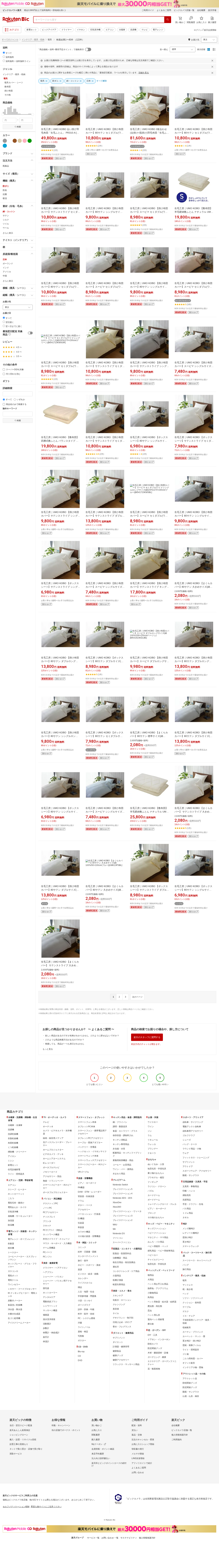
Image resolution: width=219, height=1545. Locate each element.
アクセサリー (84, 1209)
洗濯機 (133, 29)
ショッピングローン (19, 1435)
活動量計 (47, 1324)
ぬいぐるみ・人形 (156, 1164)
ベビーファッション (157, 1233)
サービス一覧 (93, 1538)
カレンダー (83, 1278)
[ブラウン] (15, 141)
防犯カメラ (153, 1344)
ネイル (116, 1313)
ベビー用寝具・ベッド (158, 1246)
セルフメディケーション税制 (16, 1506)
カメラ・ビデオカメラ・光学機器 (57, 1132)
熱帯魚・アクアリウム (158, 1288)
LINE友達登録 (138, 1458)
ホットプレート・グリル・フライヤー (22, 1265)
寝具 (185, 1280)
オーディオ (48, 1126)
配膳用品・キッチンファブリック (127, 1154)
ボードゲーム (154, 1200)
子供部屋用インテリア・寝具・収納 (197, 1321)
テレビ (144, 29)
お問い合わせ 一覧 (109, 1538)
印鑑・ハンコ (189, 1191)
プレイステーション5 (122, 1189)
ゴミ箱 (186, 1354)
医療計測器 (118, 1280)
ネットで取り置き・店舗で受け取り (26, 1449)
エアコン (110, 29)
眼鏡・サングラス (191, 1175)
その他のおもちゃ (156, 1217)
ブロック (152, 1213)
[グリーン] (30, 141)
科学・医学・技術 (86, 1314)
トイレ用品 (188, 1213)
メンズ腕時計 (189, 1228)
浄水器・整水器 (15, 1309)
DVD (80, 1360)
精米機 (11, 1248)
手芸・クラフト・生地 (193, 1204)
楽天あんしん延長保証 (20, 1430)
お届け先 (7, 302)
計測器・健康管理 (121, 1346)
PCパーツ (47, 1252)
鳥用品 (151, 1297)
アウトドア (188, 1166)
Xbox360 (117, 1207)
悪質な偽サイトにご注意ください (46, 1506)
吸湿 (5, 198)
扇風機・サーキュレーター (20, 1216)
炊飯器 (11, 1243)
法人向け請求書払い (101, 1458)
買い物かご (97, 1425)
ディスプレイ (49, 1217)
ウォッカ (152, 1144)
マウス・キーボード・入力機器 (57, 1243)
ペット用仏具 (154, 1315)
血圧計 (46, 1337)
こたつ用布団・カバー (193, 1358)
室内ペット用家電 (156, 1319)
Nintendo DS (119, 1233)
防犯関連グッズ (190, 1383)
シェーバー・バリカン (53, 1276)
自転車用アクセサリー (193, 1131)
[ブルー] (5, 146)
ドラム (81, 1201)
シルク (6, 220)
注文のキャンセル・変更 (143, 1439)
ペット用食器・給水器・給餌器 (162, 1302)
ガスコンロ (13, 1271)
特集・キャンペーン (61, 1425)
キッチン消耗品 (120, 1140)
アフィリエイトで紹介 (142, 1463)
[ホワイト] (10, 141)
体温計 (46, 1341)
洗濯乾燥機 (13, 1134)
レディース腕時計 (191, 1233)
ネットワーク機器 (51, 1234)
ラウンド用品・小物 (192, 1149)
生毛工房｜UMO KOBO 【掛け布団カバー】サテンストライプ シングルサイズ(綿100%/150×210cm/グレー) (149, 366)
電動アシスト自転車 (192, 1126)
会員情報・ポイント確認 (103, 1449)
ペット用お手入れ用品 (158, 1284)
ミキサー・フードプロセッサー (22, 1289)
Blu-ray (81, 1351)
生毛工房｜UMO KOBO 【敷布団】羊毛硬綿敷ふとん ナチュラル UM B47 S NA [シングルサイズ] (193, 212)
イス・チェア (189, 1316)
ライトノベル (84, 1327)
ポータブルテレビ (51, 1167)
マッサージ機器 (50, 1310)
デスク (186, 1311)
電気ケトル (13, 1280)
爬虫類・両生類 (155, 1306)
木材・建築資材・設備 (158, 1353)
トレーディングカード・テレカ (162, 1204)
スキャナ (47, 1225)
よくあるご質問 (164, 10)
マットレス (188, 1285)
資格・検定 (83, 1331)
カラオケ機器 (84, 1232)
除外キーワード (10, 409)
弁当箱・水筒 (119, 1149)
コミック (82, 1247)
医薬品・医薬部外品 (122, 1253)
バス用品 (187, 1208)
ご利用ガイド (148, 10)
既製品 (6, 166)
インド (6, 267)
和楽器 (81, 1227)
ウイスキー (153, 1122)
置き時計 (187, 1242)
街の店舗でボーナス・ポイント (66, 1430)
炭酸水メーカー (15, 1300)
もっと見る (48, 1049)
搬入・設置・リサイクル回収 (23, 1439)
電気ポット (13, 1275)
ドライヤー (66, 29)
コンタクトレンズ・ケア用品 (126, 1271)
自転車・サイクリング (193, 1122)
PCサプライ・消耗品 (52, 1230)
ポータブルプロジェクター (55, 1192)
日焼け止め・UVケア (122, 1322)
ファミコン (118, 1238)
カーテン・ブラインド (193, 1332)
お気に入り (97, 1430)
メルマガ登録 (138, 1454)
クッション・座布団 (192, 1302)
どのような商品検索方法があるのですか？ (64, 1040)
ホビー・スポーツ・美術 (89, 1265)
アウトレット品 (190, 1378)
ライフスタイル (85, 1283)
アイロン (12, 1156)
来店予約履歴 (98, 1454)
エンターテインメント (88, 1256)
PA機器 (81, 1187)
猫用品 (151, 1275)
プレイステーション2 (122, 1220)
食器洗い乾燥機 (15, 1305)
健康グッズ (118, 1355)
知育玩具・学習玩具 (157, 1168)
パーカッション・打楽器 (89, 1214)
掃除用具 (187, 1195)
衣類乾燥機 (13, 1138)
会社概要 (201, 10)
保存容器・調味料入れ (123, 1135)
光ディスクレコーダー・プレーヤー (57, 1144)
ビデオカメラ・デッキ (53, 1154)
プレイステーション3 (122, 1216)
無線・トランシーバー (53, 1181)
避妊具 (116, 1267)
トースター (13, 1252)
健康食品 (117, 1351)
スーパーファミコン (122, 1242)
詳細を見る (144, 72)
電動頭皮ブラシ (50, 1301)
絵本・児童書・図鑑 (87, 1252)
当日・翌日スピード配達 (21, 1425)
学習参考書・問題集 (87, 1296)
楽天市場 (212, 10)
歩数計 (46, 1328)
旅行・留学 (83, 1260)
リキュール (153, 1140)
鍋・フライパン (120, 1122)
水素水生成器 (14, 1314)
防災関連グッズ (155, 1348)
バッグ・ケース (190, 1144)
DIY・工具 (152, 1335)
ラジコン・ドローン (157, 1186)
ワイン (151, 1126)
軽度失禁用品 (119, 1284)
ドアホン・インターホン (159, 1339)
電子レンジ (158, 29)
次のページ (137, 997)
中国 (5, 276)
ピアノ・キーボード (87, 1183)
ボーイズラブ (84, 1305)
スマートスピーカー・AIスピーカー (57, 1186)
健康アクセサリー (121, 1360)
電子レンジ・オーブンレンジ (21, 1239)
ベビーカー (153, 1255)
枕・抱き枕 (188, 1289)
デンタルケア (49, 1297)
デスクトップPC (50, 1203)
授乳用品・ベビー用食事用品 (161, 1251)
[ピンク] (25, 141)
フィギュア (153, 1182)
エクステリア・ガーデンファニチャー (162, 1363)
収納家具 (187, 1327)
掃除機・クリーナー (17, 1152)
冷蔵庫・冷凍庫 (15, 1125)
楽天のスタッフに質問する (147, 1037)
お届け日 (7, 313)
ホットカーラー (50, 1293)
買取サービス (16, 1454)
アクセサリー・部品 (52, 1176)
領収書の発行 (138, 1449)
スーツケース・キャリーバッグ (197, 1260)
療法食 (151, 1324)
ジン (150, 1131)
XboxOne (117, 1202)
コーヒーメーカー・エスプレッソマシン (22, 1258)
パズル (151, 1191)
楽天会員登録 (210, 30)
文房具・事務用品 (191, 1186)
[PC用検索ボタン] (167, 19)
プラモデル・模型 (156, 1177)
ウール (6, 228)
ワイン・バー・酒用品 (123, 1169)
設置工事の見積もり (19, 1444)
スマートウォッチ (191, 1246)
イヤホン (81, 29)
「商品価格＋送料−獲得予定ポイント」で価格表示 (60, 49)
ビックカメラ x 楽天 (12, 10)
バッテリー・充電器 (87, 1147)
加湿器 (11, 1220)
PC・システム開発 (86, 1318)
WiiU (115, 1224)
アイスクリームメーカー (19, 1323)
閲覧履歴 (96, 1435)
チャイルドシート (156, 1259)
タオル (186, 1217)
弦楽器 (81, 1223)
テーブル (187, 1307)
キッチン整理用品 (121, 1144)
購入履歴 (96, 1439)
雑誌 (80, 1287)
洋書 (80, 1323)
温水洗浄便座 (49, 1319)
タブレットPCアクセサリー (90, 1138)
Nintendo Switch (120, 1185)
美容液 (116, 1309)
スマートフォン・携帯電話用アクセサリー (92, 1132)
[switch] (30, 333)
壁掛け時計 (188, 1237)
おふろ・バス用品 (156, 1242)
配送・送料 (137, 1425)
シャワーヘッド (50, 1306)
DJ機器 (81, 1218)
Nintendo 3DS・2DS (122, 1198)
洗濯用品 (187, 1200)
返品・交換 (137, 1435)
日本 (5, 259)
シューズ (187, 1140)
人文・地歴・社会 (86, 1291)
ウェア (186, 1153)
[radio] (4, 53)
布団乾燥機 (13, 1143)
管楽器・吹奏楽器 (86, 1196)
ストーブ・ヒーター (17, 1189)
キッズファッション (157, 1228)
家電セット (32, 29)
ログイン (198, 30)
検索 (19, 127)
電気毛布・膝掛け (16, 1203)
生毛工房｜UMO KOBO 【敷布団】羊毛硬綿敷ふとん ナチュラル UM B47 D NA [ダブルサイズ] (149, 812)
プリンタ (47, 1221)
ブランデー (153, 1149)
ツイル (6, 224)
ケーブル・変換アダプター (90, 1142)
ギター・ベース (85, 1205)
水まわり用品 (119, 1173)
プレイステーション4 (122, 1193)
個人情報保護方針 (179, 1435)
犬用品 (151, 1279)
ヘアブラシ (48, 1272)
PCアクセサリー (50, 1212)
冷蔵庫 (122, 29)
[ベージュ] (20, 141)
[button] (3, 110)
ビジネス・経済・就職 (88, 1274)
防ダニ (6, 186)
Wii (114, 1229)
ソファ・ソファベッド (193, 1298)
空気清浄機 (95, 29)
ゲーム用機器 (49, 1248)
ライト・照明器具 (16, 1174)
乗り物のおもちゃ (156, 1173)
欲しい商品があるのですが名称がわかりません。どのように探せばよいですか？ (82, 1035)
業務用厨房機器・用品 (123, 1160)
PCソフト (47, 1257)
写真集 (81, 1336)
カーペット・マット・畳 (194, 1336)
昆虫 (150, 1310)
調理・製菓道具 (120, 1126)
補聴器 (46, 1315)
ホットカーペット (16, 1194)
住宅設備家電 (14, 1169)
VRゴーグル (83, 1172)
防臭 (5, 190)
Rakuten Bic (16, 19)
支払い (135, 1430)
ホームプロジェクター (53, 1150)
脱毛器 (46, 1288)
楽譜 (80, 1269)
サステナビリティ (128, 1538)
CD (79, 1356)
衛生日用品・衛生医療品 (124, 1262)
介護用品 (117, 1275)
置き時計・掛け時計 (192, 1341)
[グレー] (5, 141)
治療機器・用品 (120, 1258)
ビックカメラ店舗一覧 (184, 10)
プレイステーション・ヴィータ (127, 1211)
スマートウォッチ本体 (88, 1156)
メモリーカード (50, 1172)
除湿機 (11, 1225)
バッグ (186, 1265)
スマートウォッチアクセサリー (92, 1160)
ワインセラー (14, 1284)
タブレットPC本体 (86, 1126)
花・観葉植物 (154, 1369)
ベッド (186, 1294)
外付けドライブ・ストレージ (56, 1239)
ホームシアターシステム (54, 1158)
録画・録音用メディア (53, 1138)
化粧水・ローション (122, 1300)
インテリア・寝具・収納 (33, 39)
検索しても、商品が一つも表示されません (64, 1044)
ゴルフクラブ (189, 1135)
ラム (150, 1135)
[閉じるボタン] (212, 60)
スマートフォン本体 (87, 1122)
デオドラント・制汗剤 (123, 1318)
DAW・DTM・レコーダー (89, 1192)
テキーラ (152, 1153)
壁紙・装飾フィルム (192, 1345)
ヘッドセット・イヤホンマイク (92, 1151)
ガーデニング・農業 (157, 1357)
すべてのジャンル (10, 39)
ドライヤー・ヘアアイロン (55, 1268)
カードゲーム (154, 1195)
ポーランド (8, 263)
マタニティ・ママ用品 (158, 1237)
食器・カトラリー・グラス (125, 1131)
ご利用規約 (176, 1439)
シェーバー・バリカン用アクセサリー (57, 1282)
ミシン (11, 1160)
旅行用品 (187, 1269)
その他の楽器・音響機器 (89, 1236)
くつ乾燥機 (13, 1147)
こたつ (11, 1198)
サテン (6, 215)
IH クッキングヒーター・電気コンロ (22, 1294)
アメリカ (7, 272)
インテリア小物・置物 (193, 1367)
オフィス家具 (189, 1363)
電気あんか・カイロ (17, 1207)
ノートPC (47, 1208)
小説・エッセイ (85, 1300)
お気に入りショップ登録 (143, 1444)
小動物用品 (153, 1293)
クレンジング (119, 1304)
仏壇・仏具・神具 (191, 1396)
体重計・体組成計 (51, 1332)
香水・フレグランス (122, 1326)
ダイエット (118, 1342)
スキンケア (118, 1295)
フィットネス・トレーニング (196, 1157)
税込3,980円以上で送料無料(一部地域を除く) (45, 10)
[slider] (3, 114)
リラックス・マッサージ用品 (126, 1364)
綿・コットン (9, 211)
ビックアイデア (49, 29)
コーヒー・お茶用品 (122, 1165)
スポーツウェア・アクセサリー (197, 1171)
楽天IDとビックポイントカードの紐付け (109, 1464)
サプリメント (119, 1338)
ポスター (82, 1340)
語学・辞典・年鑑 (86, 1309)
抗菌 (5, 194)
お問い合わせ (138, 1472)
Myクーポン (97, 1444)
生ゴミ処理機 (14, 1318)
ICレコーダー (49, 1163)
